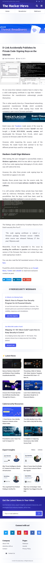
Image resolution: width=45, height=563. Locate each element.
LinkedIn (18, 271)
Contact (5, 548)
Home (7, 11)
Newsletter (22, 11)
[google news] (39, 533)
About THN (6, 543)
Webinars (37, 11)
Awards (24, 546)
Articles (40, 450)
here (4, 263)
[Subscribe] (39, 513)
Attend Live (11, 345)
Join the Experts (12, 316)
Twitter (9, 271)
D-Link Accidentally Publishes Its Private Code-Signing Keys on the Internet (20, 51)
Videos (33, 450)
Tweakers (18, 126)
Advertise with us (8, 546)
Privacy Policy (26, 548)
